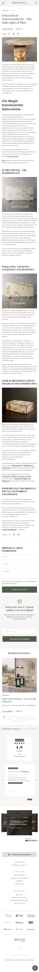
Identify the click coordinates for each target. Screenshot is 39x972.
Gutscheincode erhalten (19, 639)
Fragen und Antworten (19, 878)
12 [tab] (28, 716)
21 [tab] (15, 718)
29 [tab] (32, 718)
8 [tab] (19, 716)
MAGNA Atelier (22, 955)
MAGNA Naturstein (19, 897)
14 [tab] (32, 716)
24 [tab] (21, 718)
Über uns (19, 895)
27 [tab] (28, 718)
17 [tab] (6, 718)
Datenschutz (22, 960)
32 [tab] (15, 721)
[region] (19, 780)
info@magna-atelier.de (19, 865)
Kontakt (19, 881)
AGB (6, 960)
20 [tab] (12, 718)
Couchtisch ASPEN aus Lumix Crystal (16, 476)
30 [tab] (34, 718)
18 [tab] (8, 718)
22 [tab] (17, 718)
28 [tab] (30, 718)
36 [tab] (23, 721)
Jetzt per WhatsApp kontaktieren (21, 854)
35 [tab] (21, 721)
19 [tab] (10, 718)
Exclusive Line (12, 156)
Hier (3, 160)
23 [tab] (19, 718)
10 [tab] (23, 716)
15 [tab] (34, 716)
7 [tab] (17, 716)
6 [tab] (15, 716)
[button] (3, 780)
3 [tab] (8, 716)
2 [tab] (6, 716)
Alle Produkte (19, 875)
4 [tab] (10, 716)
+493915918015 (19, 862)
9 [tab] (21, 716)
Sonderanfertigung (9, 529)
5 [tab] (12, 716)
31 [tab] (12, 721)
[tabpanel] (19, 688)
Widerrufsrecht (13, 960)
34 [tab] (19, 721)
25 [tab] (23, 718)
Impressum (19, 884)
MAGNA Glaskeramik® (19, 900)
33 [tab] (17, 721)
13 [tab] (30, 716)
